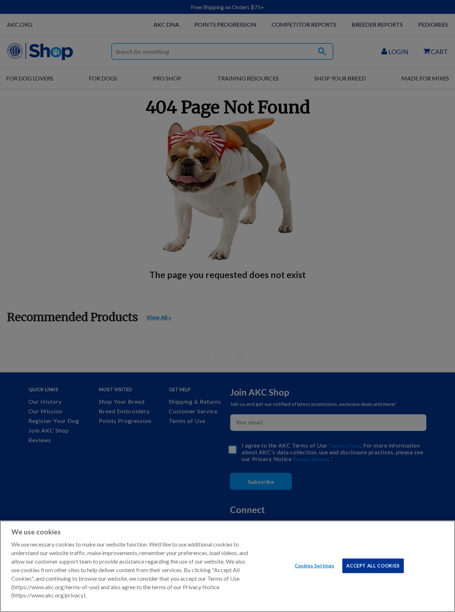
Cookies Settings (314, 565)
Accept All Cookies (373, 565)
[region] (227, 566)
